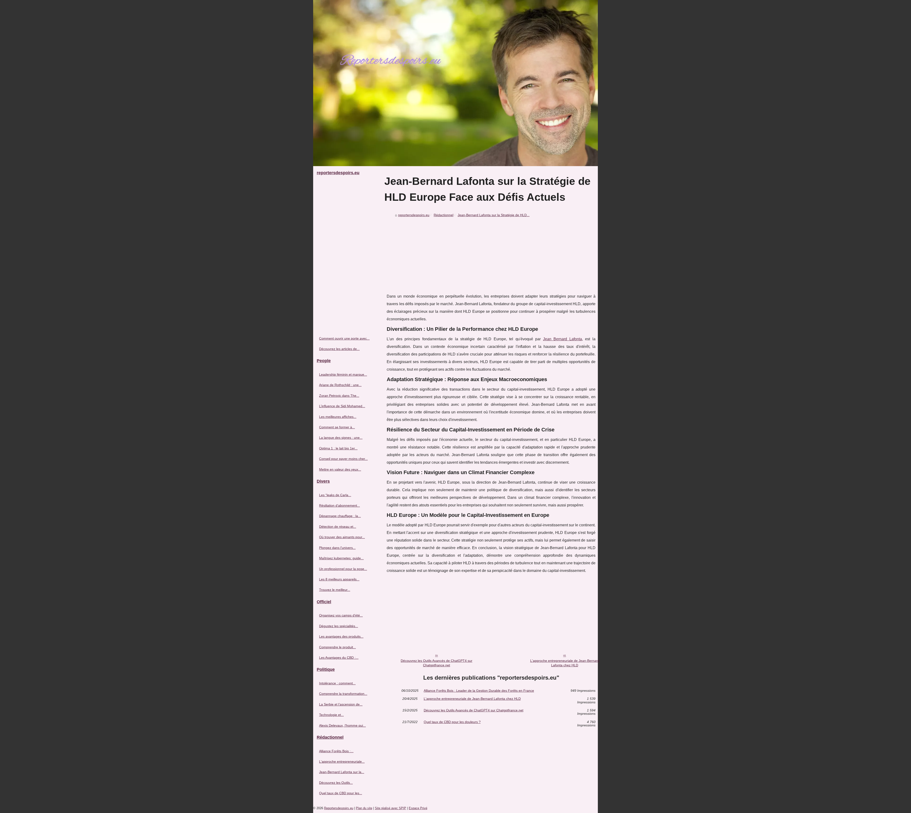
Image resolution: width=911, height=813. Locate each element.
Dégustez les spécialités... (338, 626)
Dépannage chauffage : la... (340, 516)
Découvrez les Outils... (336, 783)
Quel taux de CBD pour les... (340, 793)
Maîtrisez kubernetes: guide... (341, 558)
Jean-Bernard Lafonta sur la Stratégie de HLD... (494, 215)
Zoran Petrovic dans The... (339, 395)
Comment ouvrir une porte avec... (344, 338)
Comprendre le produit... (337, 647)
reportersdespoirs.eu (413, 215)
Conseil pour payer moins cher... (343, 459)
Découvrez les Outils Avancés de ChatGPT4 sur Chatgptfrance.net (436, 663)
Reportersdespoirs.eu (338, 808)
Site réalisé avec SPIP (390, 808)
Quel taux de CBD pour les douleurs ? (452, 722)
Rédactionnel (443, 215)
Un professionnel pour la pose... (343, 569)
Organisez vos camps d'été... (341, 615)
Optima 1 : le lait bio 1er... (338, 448)
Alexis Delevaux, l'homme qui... (342, 725)
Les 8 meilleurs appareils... (339, 579)
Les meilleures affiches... (337, 417)
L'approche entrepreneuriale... (342, 761)
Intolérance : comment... (337, 683)
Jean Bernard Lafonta (562, 339)
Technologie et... (331, 715)
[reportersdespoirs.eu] (455, 83)
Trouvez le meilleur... (334, 590)
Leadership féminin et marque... (343, 374)
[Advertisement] (491, 254)
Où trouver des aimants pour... (342, 537)
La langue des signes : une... (341, 437)
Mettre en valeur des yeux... (340, 469)
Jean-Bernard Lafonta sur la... (341, 772)
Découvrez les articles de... (339, 349)
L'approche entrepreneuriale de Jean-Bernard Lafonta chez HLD (564, 663)
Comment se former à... (337, 427)
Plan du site (364, 808)
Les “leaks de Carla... (335, 495)
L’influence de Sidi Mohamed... (342, 406)
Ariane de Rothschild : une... (340, 385)
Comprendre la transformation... (343, 694)
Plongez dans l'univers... (337, 548)
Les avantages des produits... (341, 636)
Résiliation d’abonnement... (339, 505)
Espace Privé (418, 808)
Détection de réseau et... (337, 526)
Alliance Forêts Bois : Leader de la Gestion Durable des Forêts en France (479, 690)
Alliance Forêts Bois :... (336, 751)
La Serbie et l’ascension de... (341, 704)
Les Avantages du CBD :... (338, 657)
